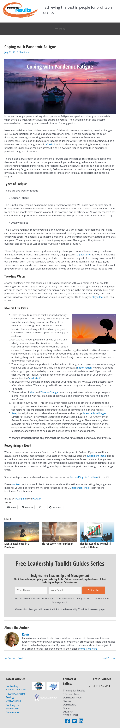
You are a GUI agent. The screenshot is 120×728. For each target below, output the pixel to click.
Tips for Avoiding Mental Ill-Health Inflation (96, 545)
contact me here (88, 648)
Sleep (14, 413)
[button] (93, 590)
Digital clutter (84, 254)
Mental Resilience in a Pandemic (16, 545)
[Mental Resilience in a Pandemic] (21, 532)
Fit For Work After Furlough (57, 544)
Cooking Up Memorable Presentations (13, 708)
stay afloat (97, 297)
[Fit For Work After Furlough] (59, 532)
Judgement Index (96, 455)
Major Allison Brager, (95, 413)
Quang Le (20, 498)
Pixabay (36, 498)
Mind (32, 392)
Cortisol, (50, 144)
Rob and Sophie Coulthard (84, 477)
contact (16, 484)
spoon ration (84, 367)
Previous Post (14, 658)
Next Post (108, 658)
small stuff (34, 378)
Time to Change (49, 392)
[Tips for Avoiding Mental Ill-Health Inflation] (97, 532)
